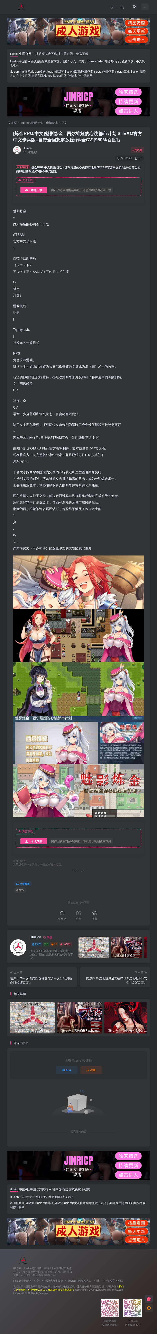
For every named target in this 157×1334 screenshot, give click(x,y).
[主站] (149, 1299)
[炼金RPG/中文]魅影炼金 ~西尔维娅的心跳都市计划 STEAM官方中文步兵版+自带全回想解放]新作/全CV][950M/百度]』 (77, 136)
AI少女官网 (24, 75)
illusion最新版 (55, 71)
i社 (38, 1280)
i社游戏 (72, 75)
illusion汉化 (122, 71)
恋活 (82, 61)
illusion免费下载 (104, 71)
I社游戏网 (54, 1197)
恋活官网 (37, 75)
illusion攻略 (38, 71)
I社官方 (30, 1197)
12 (55, 944)
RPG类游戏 (134, 1203)
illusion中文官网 (20, 71)
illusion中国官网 (22, 1280)
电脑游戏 (52, 123)
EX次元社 (67, 1197)
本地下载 (36, 190)
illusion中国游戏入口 (79, 1280)
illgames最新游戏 (31, 123)
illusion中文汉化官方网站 (78, 1203)
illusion (27, 148)
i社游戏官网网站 (113, 1280)
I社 (97, 1280)
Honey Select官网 (55, 75)
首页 (13, 123)
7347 (38, 944)
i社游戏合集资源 (53, 1280)
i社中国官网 (84, 75)
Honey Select (96, 61)
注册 (93, 1070)
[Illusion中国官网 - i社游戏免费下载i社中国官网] (23, 1260)
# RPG (20, 890)
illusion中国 (17, 1197)
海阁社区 (41, 1197)
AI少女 (72, 61)
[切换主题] (149, 1308)
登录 (69, 1070)
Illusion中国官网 (20, 61)
